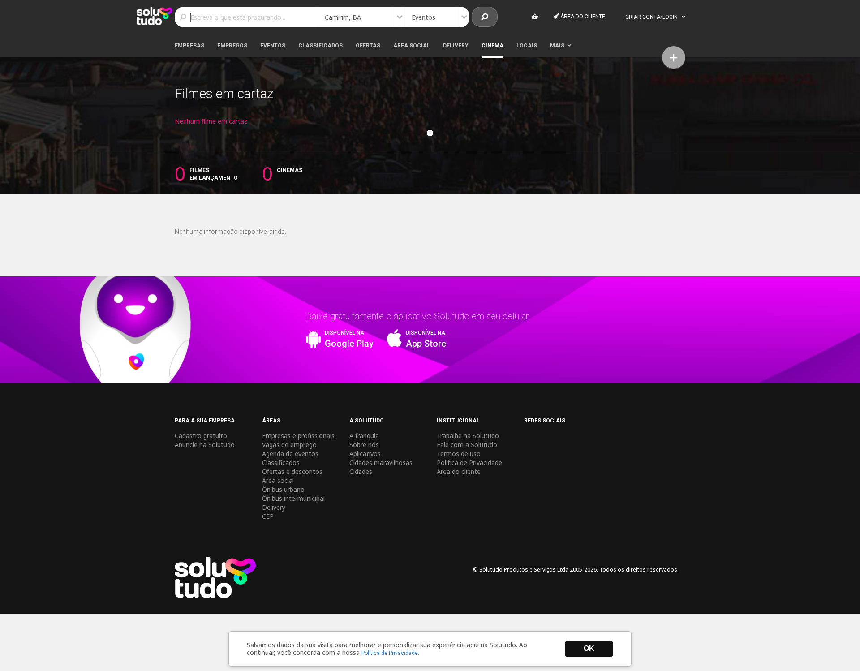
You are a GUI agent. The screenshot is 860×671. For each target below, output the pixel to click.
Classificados (320, 46)
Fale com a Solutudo (467, 444)
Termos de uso (459, 453)
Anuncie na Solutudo (205, 444)
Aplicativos (365, 453)
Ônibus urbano (283, 489)
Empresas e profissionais (298, 435)
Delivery (456, 46)
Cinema (492, 46)
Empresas (189, 46)
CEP (268, 516)
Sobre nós (364, 444)
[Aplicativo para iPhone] (394, 343)
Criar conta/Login (652, 17)
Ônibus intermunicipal (293, 498)
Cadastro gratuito (201, 435)
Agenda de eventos (290, 453)
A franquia (364, 435)
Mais (558, 46)
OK (589, 648)
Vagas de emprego (289, 444)
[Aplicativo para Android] (313, 343)
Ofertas (368, 46)
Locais (526, 46)
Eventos (272, 46)
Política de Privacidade (389, 653)
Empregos (232, 46)
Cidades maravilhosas (381, 462)
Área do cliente (582, 16)
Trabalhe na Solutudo (468, 435)
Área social (411, 46)
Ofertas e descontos (292, 471)
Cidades (360, 471)
